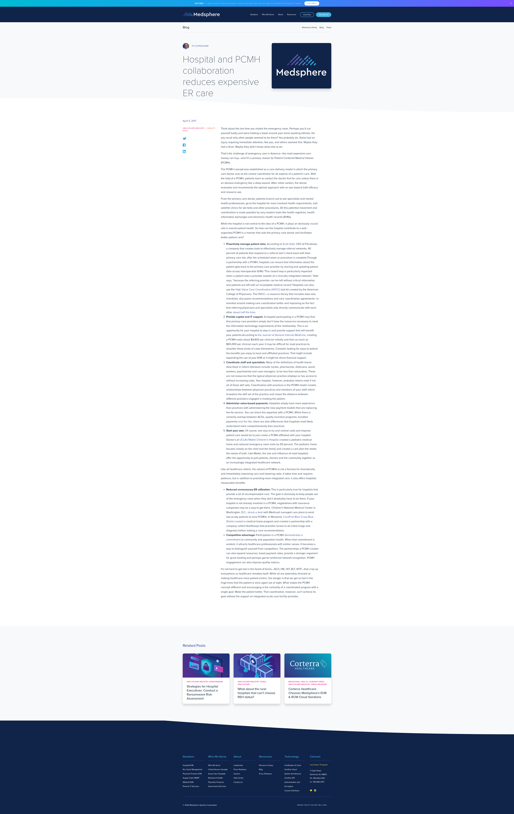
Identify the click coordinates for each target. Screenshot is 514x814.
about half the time (244, 312)
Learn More (312, 3)
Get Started (323, 15)
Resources (291, 14)
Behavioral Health (215, 778)
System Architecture (292, 774)
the (282, 335)
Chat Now (307, 15)
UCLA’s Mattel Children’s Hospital (259, 439)
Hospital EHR (188, 765)
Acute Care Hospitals (217, 774)
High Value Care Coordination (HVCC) (257, 289)
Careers (237, 774)
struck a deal (255, 512)
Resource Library (309, 27)
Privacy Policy (303, 805)
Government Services (217, 786)
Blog (322, 27)
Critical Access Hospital (217, 769)
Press (328, 27)
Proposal (323, 765)
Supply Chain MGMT (191, 778)
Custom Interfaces (291, 790)
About (280, 14)
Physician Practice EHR (192, 774)
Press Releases (240, 769)
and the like (245, 421)
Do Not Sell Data (319, 805)
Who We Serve (268, 14)
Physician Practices (216, 782)
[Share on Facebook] (184, 144)
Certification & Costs (292, 765)
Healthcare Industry (194, 128)
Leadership (238, 765)
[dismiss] (511, 3)
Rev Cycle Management (192, 769)
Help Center (239, 778)
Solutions (254, 14)
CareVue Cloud (290, 769)
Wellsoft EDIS (188, 782)
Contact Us (238, 782)
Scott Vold (289, 244)
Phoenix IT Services (191, 786)
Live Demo (314, 765)
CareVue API (289, 778)
